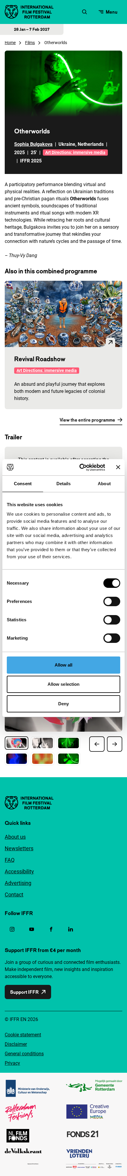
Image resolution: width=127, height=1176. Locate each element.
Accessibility (19, 871)
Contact (14, 894)
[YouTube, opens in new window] (31, 929)
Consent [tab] (23, 483)
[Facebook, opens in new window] (51, 929)
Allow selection (64, 684)
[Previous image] (97, 744)
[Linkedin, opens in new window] (70, 929)
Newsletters (19, 848)
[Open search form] (84, 12)
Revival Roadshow (39, 359)
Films (30, 42)
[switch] (111, 601)
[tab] (16, 743)
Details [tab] (63, 483)
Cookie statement (23, 1035)
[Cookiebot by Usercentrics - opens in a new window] (80, 467)
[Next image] (114, 744)
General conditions (24, 1053)
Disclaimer (16, 1044)
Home (10, 42)
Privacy (12, 1063)
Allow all (64, 664)
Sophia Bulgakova (33, 144)
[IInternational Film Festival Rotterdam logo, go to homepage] (29, 12)
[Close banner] (118, 467)
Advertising (18, 883)
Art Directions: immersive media (75, 152)
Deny (63, 703)
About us (15, 837)
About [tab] (104, 483)
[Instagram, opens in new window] (12, 929)
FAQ (9, 860)
